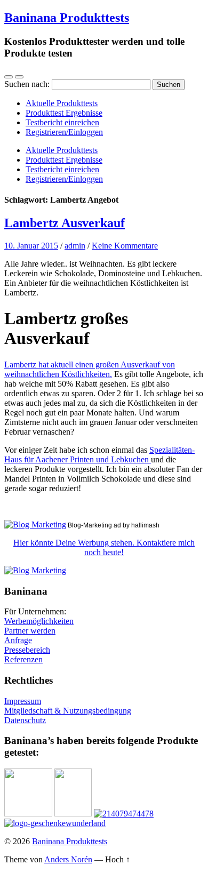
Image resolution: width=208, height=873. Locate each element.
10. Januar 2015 (31, 245)
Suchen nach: (27, 84)
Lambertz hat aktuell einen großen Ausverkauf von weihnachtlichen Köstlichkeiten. (89, 369)
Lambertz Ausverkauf (64, 223)
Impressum (22, 701)
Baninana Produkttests (66, 18)
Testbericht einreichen (62, 122)
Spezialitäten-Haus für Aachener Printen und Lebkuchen (99, 454)
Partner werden (29, 630)
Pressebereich (27, 649)
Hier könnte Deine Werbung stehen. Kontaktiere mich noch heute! (104, 547)
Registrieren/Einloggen (64, 132)
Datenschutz (25, 720)
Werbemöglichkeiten (39, 621)
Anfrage (18, 640)
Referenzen (23, 659)
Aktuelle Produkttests (62, 103)
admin (75, 245)
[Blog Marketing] (35, 524)
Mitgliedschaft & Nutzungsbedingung (67, 710)
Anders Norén (68, 859)
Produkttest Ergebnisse (64, 112)
